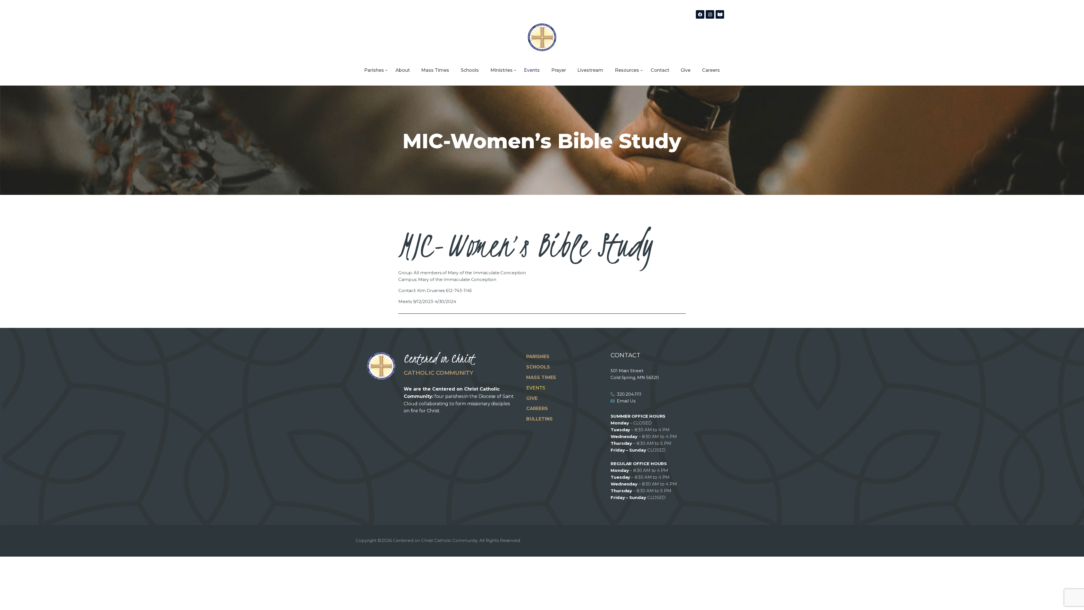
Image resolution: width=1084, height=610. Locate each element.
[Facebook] (700, 14)
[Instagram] (710, 14)
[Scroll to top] (1070, 596)
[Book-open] (720, 14)
